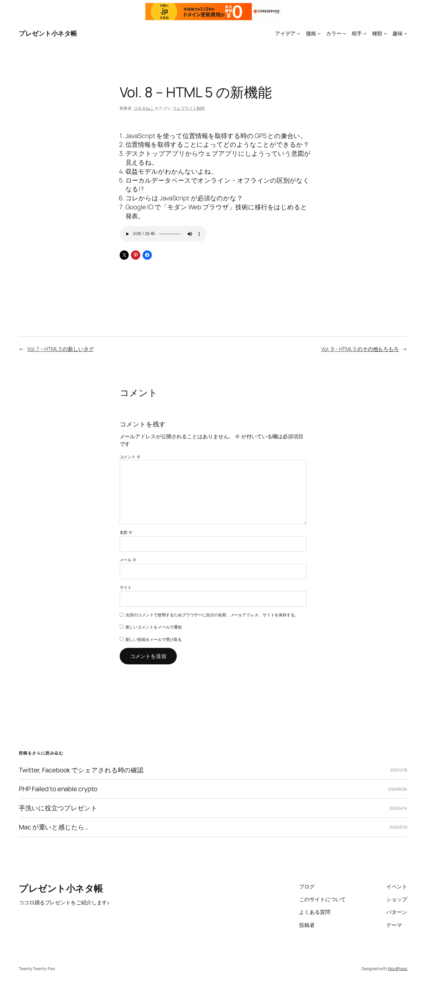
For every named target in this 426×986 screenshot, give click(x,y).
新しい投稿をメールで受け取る (153, 639)
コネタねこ (144, 108)
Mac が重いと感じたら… (54, 827)
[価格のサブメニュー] (319, 33)
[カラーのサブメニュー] (344, 33)
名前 (126, 532)
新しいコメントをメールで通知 (153, 627)
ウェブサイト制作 (189, 108)
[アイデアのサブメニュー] (298, 33)
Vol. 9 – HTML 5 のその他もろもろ (360, 348)
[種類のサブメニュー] (385, 33)
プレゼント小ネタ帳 (48, 33)
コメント (130, 456)
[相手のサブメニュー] (365, 33)
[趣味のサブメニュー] (405, 33)
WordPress (397, 968)
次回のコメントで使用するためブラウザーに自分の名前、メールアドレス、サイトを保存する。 (212, 614)
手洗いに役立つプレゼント (58, 808)
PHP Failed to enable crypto (58, 789)
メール (128, 559)
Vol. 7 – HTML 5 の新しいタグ (60, 348)
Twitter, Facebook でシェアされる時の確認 (81, 770)
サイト (126, 587)
